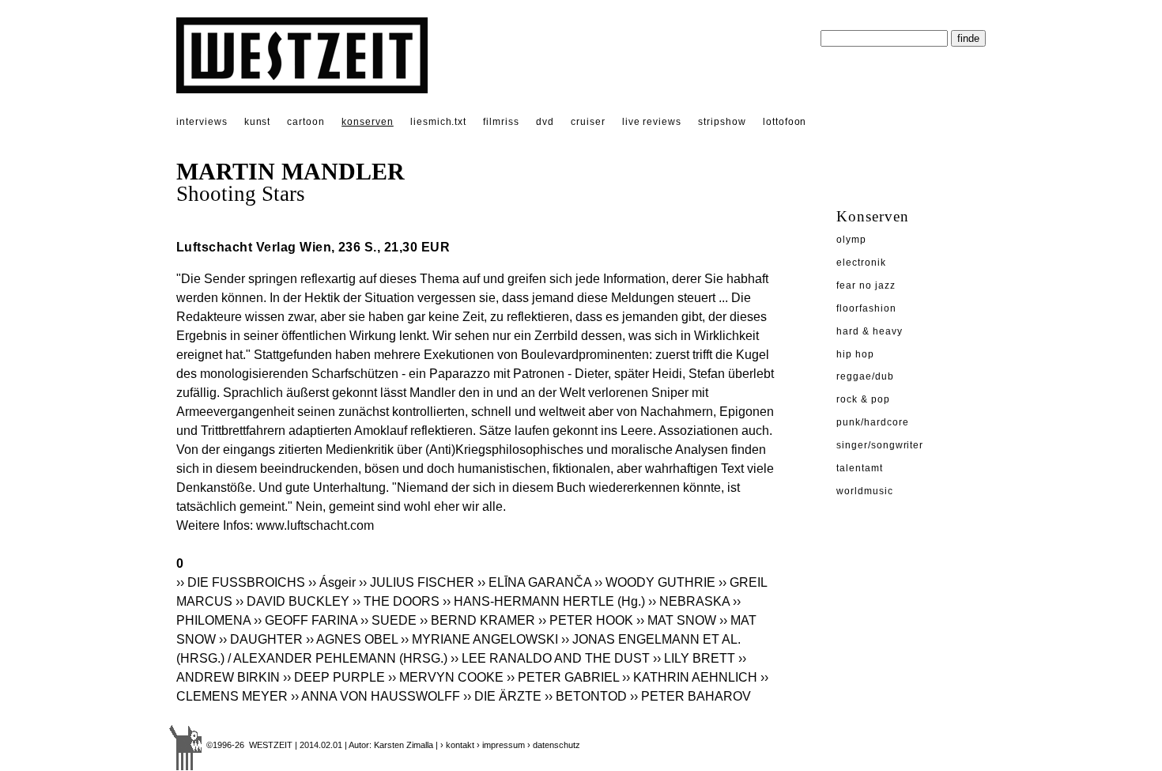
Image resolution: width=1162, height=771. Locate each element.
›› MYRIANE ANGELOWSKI (479, 639)
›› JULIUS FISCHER (416, 582)
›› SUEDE (388, 620)
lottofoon (785, 121)
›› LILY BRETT (694, 658)
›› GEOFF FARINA (305, 620)
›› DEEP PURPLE (334, 677)
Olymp (851, 239)
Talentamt (859, 468)
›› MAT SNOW (676, 620)
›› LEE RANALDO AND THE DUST (550, 658)
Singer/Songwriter (879, 445)
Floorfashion (866, 308)
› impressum (501, 745)
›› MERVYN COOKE (446, 677)
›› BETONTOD (586, 696)
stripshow (722, 121)
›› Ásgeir (332, 582)
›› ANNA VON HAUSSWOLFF (375, 696)
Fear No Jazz (866, 285)
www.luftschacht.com (315, 525)
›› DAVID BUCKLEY (292, 601)
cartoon (306, 121)
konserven (367, 121)
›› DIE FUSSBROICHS (240, 582)
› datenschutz (553, 745)
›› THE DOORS (396, 601)
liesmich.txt (438, 121)
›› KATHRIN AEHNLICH (689, 677)
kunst (257, 121)
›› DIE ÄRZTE (502, 696)
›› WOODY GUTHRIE (654, 582)
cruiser (588, 121)
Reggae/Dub (865, 376)
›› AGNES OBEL (352, 639)
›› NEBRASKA (689, 601)
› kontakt (457, 745)
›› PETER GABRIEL (563, 677)
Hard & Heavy (869, 331)
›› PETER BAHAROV (690, 696)
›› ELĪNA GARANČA (534, 582)
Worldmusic (864, 491)
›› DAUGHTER (261, 639)
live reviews (652, 121)
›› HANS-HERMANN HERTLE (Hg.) (544, 601)
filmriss (501, 121)
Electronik (861, 262)
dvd (545, 121)
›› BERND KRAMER (477, 620)
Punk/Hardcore (872, 422)
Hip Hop (855, 354)
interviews (202, 121)
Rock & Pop (863, 399)
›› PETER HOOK (585, 620)
